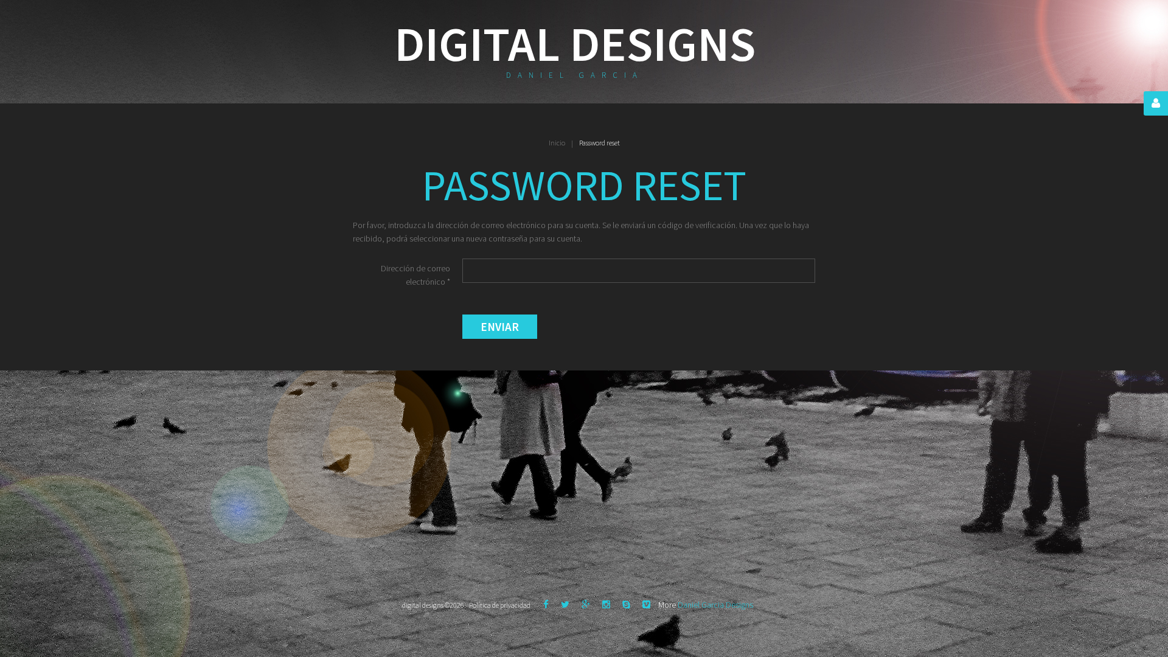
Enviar (500, 326)
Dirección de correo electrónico (415, 275)
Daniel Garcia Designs (715, 604)
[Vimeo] (646, 604)
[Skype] (626, 604)
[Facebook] (546, 604)
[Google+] (586, 604)
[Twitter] (565, 604)
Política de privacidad (499, 605)
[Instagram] (606, 604)
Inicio (557, 142)
